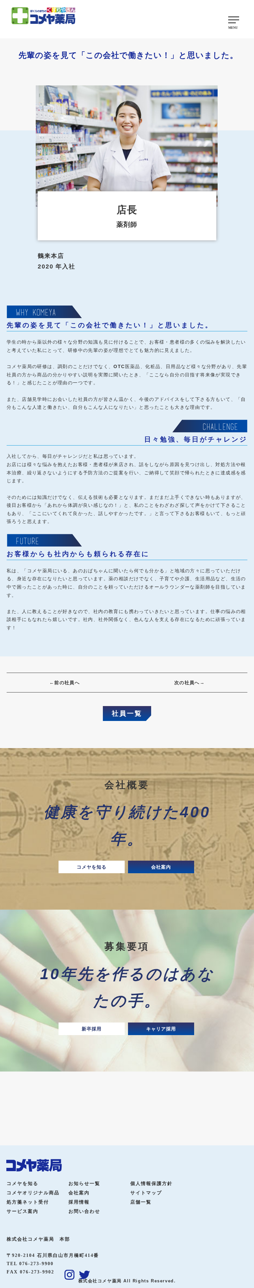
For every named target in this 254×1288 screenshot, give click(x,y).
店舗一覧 (140, 1202)
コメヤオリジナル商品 (33, 1192)
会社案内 (161, 867)
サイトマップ (146, 1192)
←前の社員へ (64, 682)
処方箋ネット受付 (28, 1202)
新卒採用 (92, 1028)
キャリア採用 (161, 1028)
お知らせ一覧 (84, 1183)
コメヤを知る (91, 867)
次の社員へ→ (189, 682)
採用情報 (79, 1202)
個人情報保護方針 (151, 1183)
